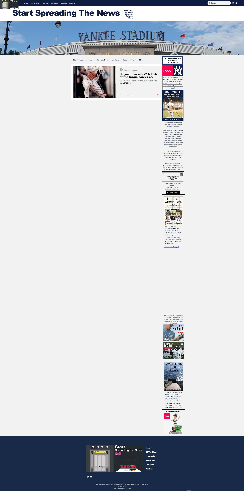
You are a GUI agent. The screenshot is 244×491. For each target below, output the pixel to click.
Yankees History (129, 60)
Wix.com (128, 488)
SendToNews (122, 486)
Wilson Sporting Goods (129, 484)
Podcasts (150, 456)
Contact (150, 465)
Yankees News (103, 60)
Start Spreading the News (83, 60)
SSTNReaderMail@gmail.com (173, 189)
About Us (150, 460)
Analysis (115, 60)
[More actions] (159, 70)
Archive (149, 469)
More (141, 60)
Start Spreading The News (66, 12)
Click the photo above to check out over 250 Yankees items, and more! (173, 86)
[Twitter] (233, 3)
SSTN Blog (151, 452)
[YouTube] (236, 3)
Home (149, 448)
